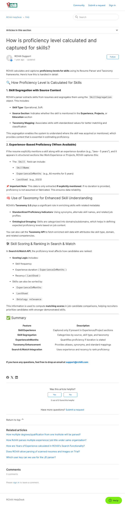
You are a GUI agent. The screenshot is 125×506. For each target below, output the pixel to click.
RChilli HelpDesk (14, 17)
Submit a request (96, 5)
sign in (16, 482)
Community (79, 5)
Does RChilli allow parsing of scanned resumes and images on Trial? (43, 451)
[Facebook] (7, 377)
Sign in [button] (112, 5)
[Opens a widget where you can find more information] (113, 500)
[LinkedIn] (16, 377)
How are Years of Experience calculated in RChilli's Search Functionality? (45, 445)
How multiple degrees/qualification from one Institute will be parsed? (43, 434)
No (70, 394)
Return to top (13, 419)
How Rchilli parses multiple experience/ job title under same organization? (46, 440)
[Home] (12, 6)
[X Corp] (12, 377)
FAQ (27, 17)
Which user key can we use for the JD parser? (31, 457)
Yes (54, 394)
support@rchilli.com (77, 362)
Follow (113, 57)
